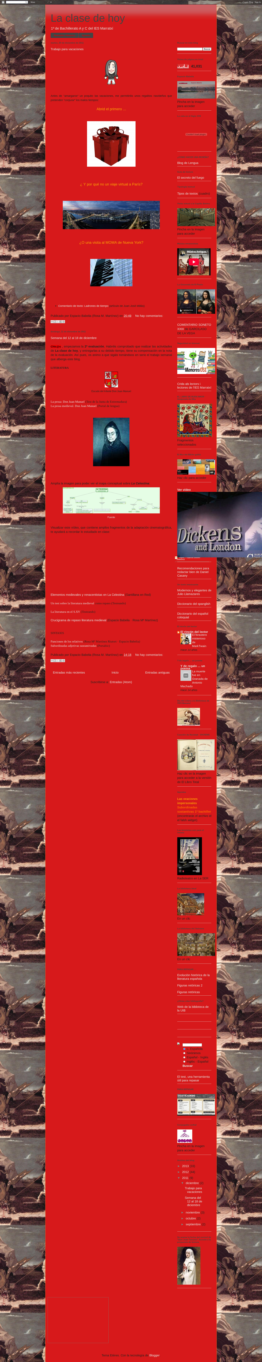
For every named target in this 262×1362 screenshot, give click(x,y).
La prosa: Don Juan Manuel (68, 401)
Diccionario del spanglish (193, 603)
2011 (185, 1178)
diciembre (193, 1183)
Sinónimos (194, 1053)
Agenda (86, 35)
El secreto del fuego (190, 177)
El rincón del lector (194, 632)
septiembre (194, 1224)
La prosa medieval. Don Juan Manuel (74, 406)
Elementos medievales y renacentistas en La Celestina (87, 594)
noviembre (193, 1212)
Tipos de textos (188, 193)
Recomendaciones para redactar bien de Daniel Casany (193, 572)
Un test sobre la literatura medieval (72, 603)
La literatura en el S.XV (65, 611)
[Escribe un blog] (54, 321)
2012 (186, 1172)
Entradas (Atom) (121, 682)
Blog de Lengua (187, 163)
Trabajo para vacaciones (67, 49)
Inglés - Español (197, 1061)
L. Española (195, 1048)
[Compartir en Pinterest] (63, 321)
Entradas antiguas (157, 672)
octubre (191, 1218)
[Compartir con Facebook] (60, 321)
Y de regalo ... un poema (192, 667)
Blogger (154, 1355)
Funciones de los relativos (67, 641)
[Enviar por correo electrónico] (52, 321)
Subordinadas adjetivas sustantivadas (73, 645)
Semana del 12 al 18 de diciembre (74, 338)
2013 (186, 1166)
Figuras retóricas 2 (189, 985)
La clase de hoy (88, 18)
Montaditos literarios (64, 35)
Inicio (115, 672)
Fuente (111, 517)
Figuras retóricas (188, 992)
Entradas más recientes (69, 672)
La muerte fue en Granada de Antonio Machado (194, 679)
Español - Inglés (197, 1057)
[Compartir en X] (57, 321)
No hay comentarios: (149, 315)
